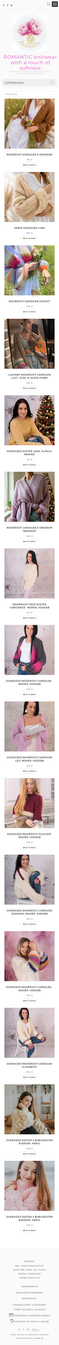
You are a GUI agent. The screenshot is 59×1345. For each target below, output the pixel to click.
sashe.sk (39, 1338)
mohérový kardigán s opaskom (29, 154)
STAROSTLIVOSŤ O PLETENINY (29, 1305)
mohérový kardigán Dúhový (29, 301)
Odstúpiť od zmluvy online (31, 1321)
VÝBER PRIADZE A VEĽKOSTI (29, 1309)
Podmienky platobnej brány (31, 1315)
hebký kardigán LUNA (29, 228)
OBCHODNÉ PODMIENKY (29, 1292)
